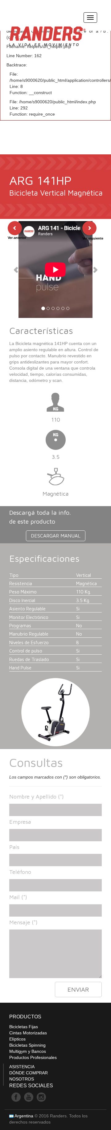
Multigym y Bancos (27, 1051)
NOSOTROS (21, 1078)
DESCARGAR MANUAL (55, 535)
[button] (16, 269)
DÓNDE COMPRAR (28, 1072)
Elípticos (17, 1039)
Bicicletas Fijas (23, 1026)
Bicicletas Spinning (27, 1045)
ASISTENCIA (22, 1066)
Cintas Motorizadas (28, 1032)
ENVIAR (78, 989)
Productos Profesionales (33, 1057)
